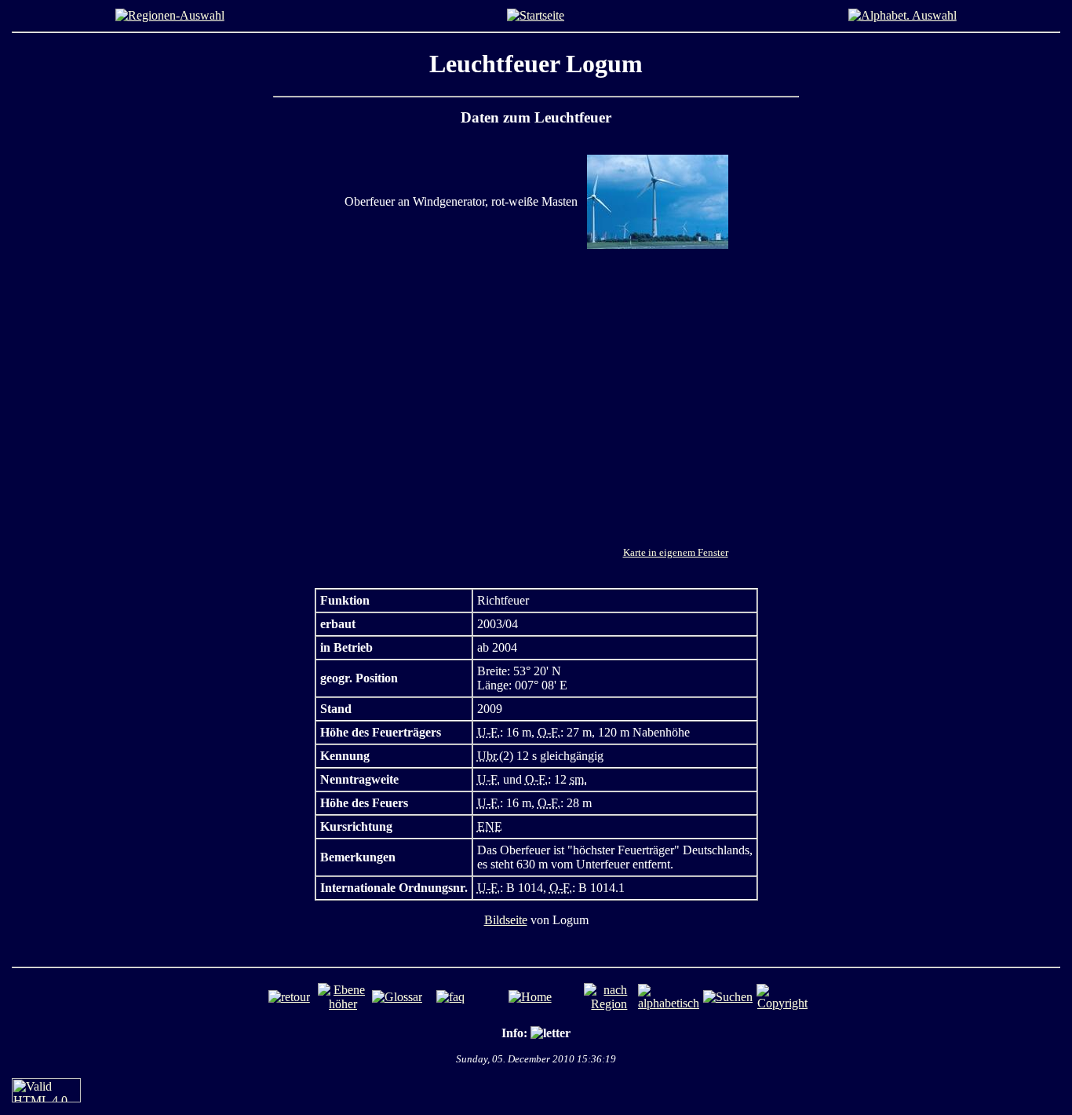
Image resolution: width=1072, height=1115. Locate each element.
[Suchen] (728, 996)
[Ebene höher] (343, 1004)
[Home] (535, 15)
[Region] (169, 15)
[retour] (289, 996)
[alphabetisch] (668, 1003)
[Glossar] (397, 996)
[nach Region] (609, 1004)
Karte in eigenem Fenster (675, 552)
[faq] (450, 996)
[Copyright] (782, 1003)
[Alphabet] (902, 15)
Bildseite (505, 920)
